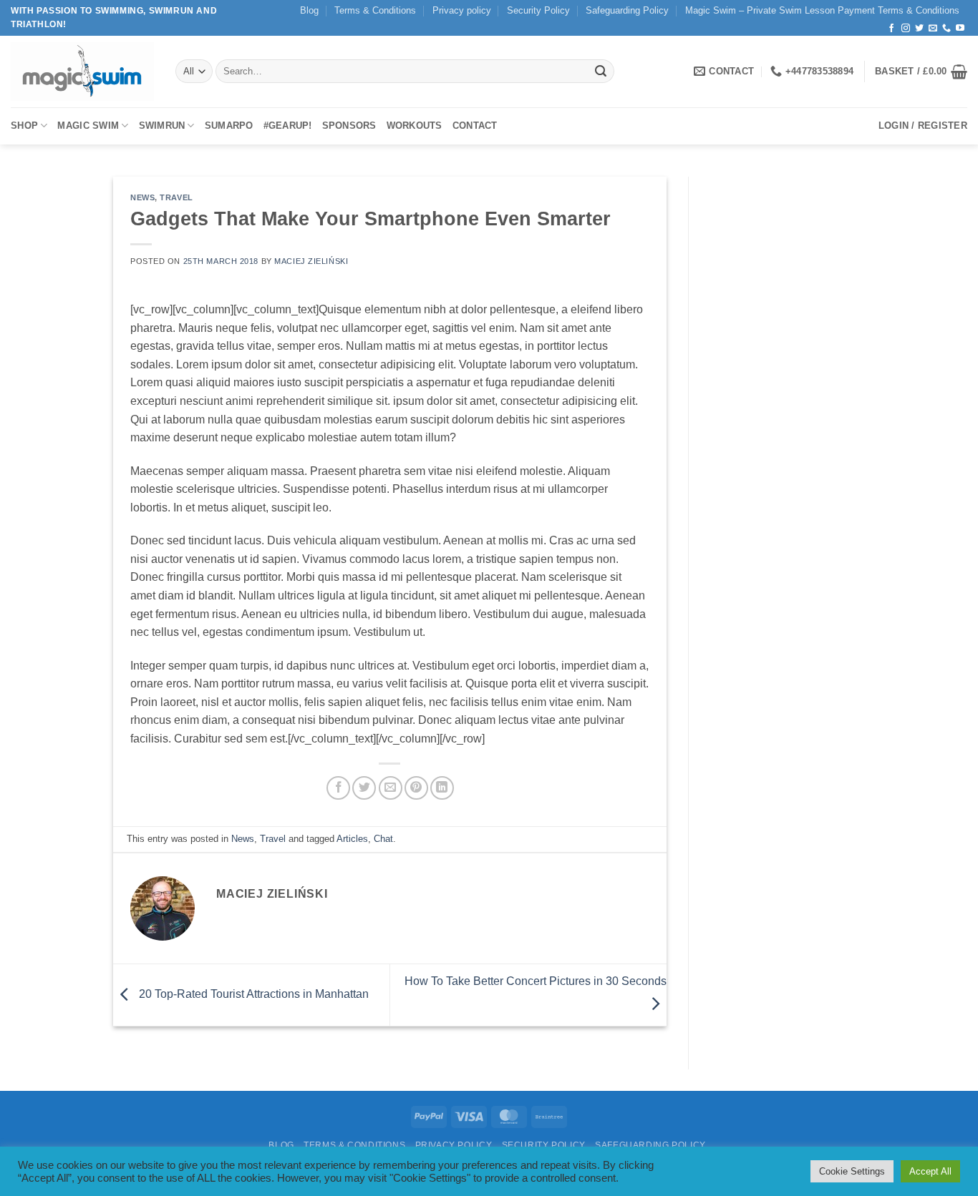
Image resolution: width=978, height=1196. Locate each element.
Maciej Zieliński (311, 261)
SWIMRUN (162, 125)
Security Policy (538, 10)
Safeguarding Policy (627, 10)
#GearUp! (287, 125)
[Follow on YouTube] (960, 29)
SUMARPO (229, 125)
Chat (383, 838)
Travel (176, 197)
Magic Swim (88, 125)
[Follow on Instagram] (905, 29)
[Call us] (946, 29)
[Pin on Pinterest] (416, 788)
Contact (475, 125)
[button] (921, 71)
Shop (24, 125)
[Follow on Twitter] (919, 29)
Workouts (414, 125)
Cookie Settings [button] (852, 1171)
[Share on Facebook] (338, 788)
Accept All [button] (930, 1171)
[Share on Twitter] (364, 788)
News (142, 197)
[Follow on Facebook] (891, 29)
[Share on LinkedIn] (442, 788)
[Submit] (601, 71)
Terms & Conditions (375, 10)
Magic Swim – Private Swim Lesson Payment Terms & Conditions (822, 10)
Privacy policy (461, 10)
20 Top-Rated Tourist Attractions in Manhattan (252, 994)
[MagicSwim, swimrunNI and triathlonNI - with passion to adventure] (82, 71)
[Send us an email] (933, 29)
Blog (309, 10)
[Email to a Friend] (390, 788)
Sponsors (349, 125)
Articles (352, 838)
